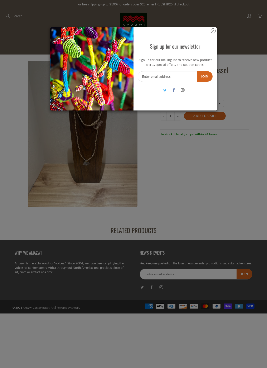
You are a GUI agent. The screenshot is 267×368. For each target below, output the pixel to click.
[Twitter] (164, 90)
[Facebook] (173, 90)
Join (204, 76)
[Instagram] (182, 90)
